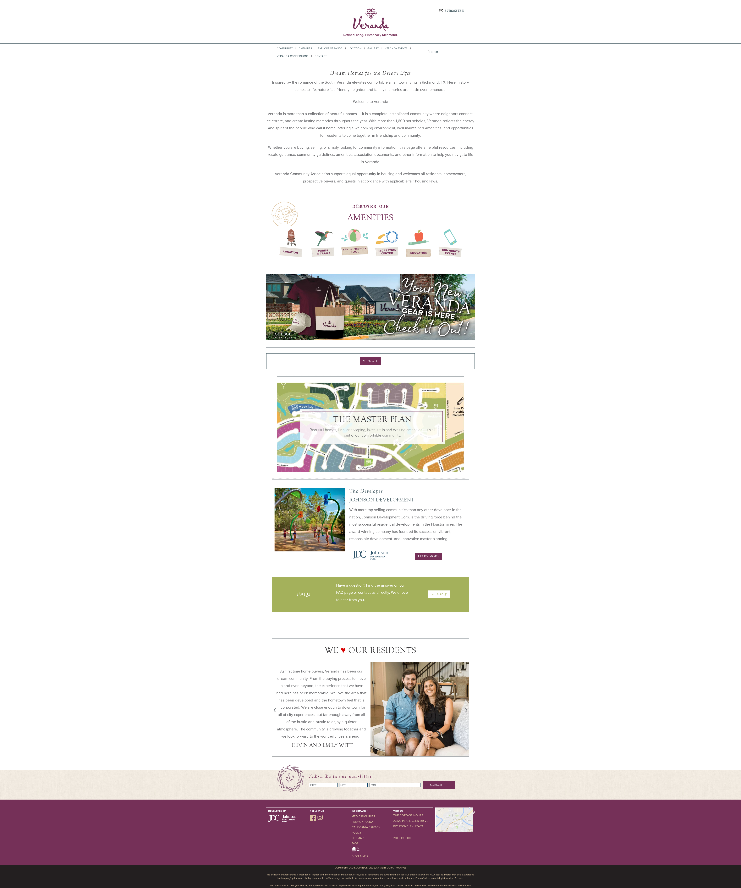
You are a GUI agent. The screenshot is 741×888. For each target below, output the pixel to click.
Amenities (305, 48)
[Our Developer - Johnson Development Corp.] (370, 561)
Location (355, 48)
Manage (401, 867)
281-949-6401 (402, 838)
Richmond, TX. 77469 (408, 826)
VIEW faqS (439, 594)
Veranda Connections (293, 56)
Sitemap (358, 838)
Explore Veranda (330, 48)
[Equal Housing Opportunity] (356, 850)
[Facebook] (313, 820)
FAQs (355, 843)
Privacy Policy (363, 822)
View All (370, 361)
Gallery (373, 48)
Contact (321, 56)
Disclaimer (360, 856)
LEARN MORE (428, 556)
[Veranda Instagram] (320, 820)
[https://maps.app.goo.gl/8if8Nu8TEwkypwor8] (454, 831)
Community (285, 48)
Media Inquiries (363, 816)
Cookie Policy (463, 885)
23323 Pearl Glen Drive (410, 821)
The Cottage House (408, 815)
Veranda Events (396, 48)
